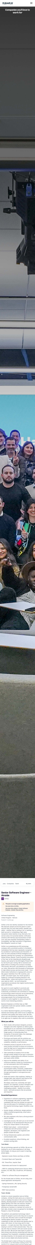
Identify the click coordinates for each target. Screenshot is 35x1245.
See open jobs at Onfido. (12, 906)
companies (10, 883)
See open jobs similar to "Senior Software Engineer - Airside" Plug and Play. (17, 909)
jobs (4, 883)
